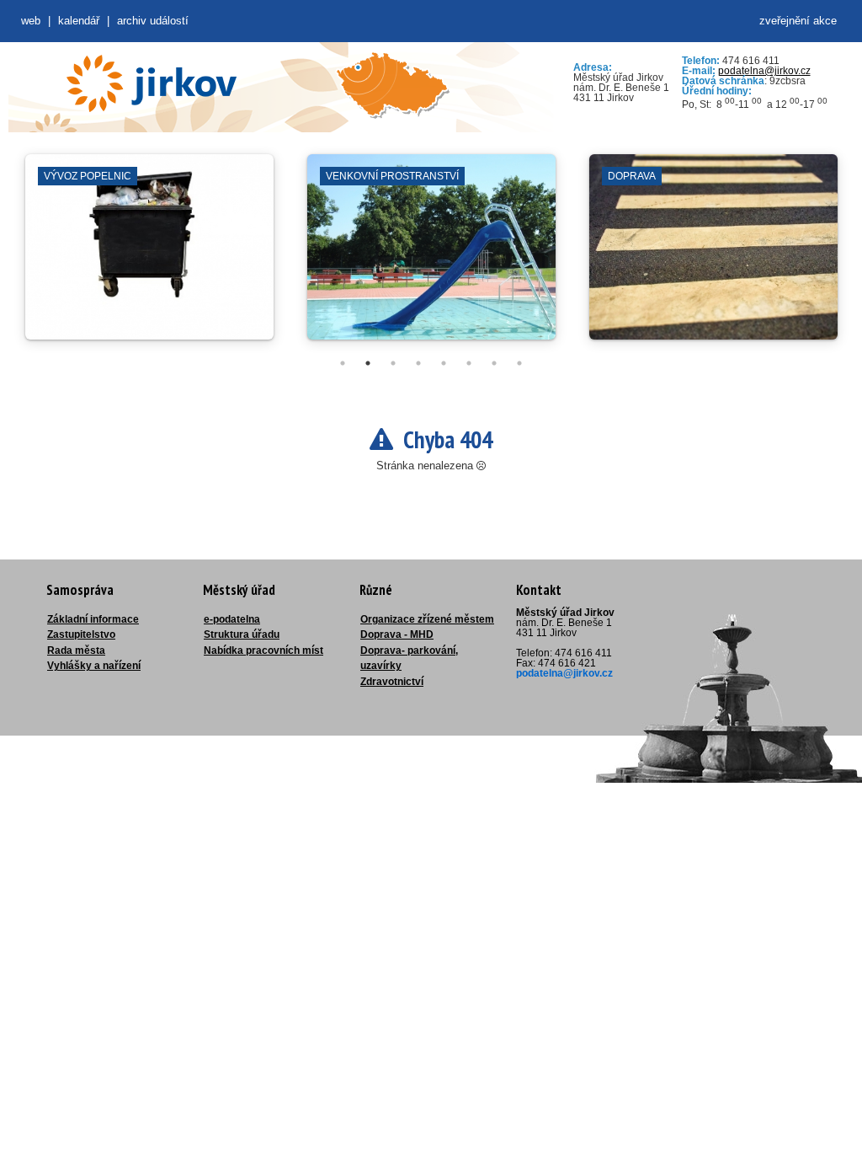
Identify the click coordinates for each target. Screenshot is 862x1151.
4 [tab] (418, 363)
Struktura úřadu (241, 634)
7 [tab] (494, 363)
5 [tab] (443, 363)
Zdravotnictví (391, 682)
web (30, 20)
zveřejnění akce (798, 20)
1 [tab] (342, 363)
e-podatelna (232, 619)
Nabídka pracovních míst (263, 650)
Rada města (76, 650)
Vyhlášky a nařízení (94, 666)
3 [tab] (393, 363)
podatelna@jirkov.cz (764, 71)
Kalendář (78, 20)
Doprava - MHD (397, 634)
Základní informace (93, 619)
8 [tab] (519, 363)
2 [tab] (367, 363)
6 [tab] (468, 363)
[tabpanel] (149, 255)
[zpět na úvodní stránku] (152, 83)
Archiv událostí (153, 20)
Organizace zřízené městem (427, 619)
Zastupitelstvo (81, 634)
